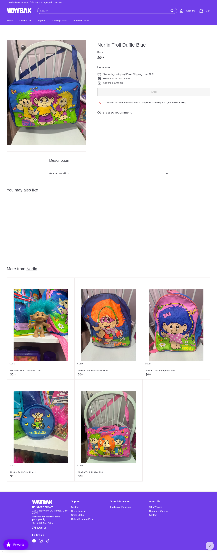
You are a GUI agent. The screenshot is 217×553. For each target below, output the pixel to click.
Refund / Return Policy (83, 519)
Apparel (41, 20)
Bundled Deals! (81, 20)
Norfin (31, 269)
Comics (23, 20)
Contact (75, 507)
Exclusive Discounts (121, 507)
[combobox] (107, 11)
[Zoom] (46, 92)
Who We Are (155, 507)
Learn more (104, 67)
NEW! (10, 20)
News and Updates (159, 511)
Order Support (78, 511)
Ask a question (59, 173)
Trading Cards (59, 20)
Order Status (77, 515)
